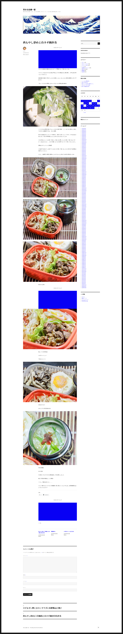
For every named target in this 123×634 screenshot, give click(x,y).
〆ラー (83, 62)
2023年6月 (84, 179)
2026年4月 (84, 134)
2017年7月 (84, 275)
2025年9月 (84, 143)
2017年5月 (84, 278)
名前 (24, 575)
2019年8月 (84, 241)
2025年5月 (84, 149)
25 (87, 107)
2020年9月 (84, 224)
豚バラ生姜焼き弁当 (85, 86)
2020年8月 (84, 225)
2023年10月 (84, 174)
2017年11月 (84, 270)
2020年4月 (84, 231)
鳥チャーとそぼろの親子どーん (87, 83)
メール (25, 581)
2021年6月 (84, 212)
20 (93, 105)
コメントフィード (85, 299)
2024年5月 (84, 165)
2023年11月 (84, 173)
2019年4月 (84, 247)
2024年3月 (84, 167)
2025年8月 (84, 144)
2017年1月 (84, 283)
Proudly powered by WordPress (36, 627)
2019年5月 (84, 245)
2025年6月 (84, 147)
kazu (24, 51)
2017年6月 (84, 276)
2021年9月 (84, 208)
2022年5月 (84, 197)
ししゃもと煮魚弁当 (85, 81)
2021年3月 (84, 216)
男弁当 (24, 54)
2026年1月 (84, 138)
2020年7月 (84, 227)
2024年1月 (84, 170)
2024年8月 (84, 161)
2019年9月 (84, 240)
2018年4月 (84, 263)
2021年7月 (84, 210)
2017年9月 (84, 272)
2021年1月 (84, 219)
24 (84, 107)
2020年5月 (84, 229)
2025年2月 (84, 153)
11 (87, 103)
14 (95, 103)
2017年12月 (84, 268)
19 (90, 105)
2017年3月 (84, 280)
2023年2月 (84, 185)
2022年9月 (84, 192)
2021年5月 (84, 213)
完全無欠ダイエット (85, 67)
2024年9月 (84, 159)
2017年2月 (84, 282)
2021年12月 (84, 204)
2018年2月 (84, 266)
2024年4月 (84, 166)
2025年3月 (84, 151)
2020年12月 (84, 220)
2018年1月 (84, 267)
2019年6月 (84, 244)
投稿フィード (84, 298)
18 (87, 105)
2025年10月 (84, 142)
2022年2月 (84, 201)
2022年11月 (84, 189)
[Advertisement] (58, 59)
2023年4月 (84, 182)
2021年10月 (84, 206)
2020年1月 (84, 235)
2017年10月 (84, 271)
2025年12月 (84, 139)
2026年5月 (84, 132)
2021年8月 (84, 209)
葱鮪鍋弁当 (53, 531)
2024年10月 (84, 158)
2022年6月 (84, 196)
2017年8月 (84, 274)
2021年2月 (84, 217)
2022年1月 (84, 202)
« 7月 (85, 112)
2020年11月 (84, 221)
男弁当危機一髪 (29, 10)
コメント (25, 555)
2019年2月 (84, 250)
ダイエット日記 (85, 65)
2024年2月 (84, 169)
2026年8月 (84, 128)
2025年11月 (84, 140)
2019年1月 (84, 251)
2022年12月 (84, 188)
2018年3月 (84, 264)
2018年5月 (84, 262)
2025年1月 (84, 154)
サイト (24, 587)
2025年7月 (84, 146)
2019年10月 (84, 239)
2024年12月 (84, 155)
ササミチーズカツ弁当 (86, 85)
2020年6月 (84, 228)
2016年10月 (84, 287)
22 (98, 105)
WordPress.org (85, 301)
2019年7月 (84, 243)
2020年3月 (84, 232)
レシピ (83, 66)
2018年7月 (84, 259)
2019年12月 (84, 236)
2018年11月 (84, 254)
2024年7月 (84, 162)
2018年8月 (84, 258)
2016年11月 (84, 286)
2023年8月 (84, 177)
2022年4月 (84, 198)
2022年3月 (84, 200)
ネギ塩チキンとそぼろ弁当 (69, 531)
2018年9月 (84, 256)
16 (82, 105)
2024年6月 (84, 163)
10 (84, 103)
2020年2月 (84, 233)
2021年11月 (84, 205)
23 (82, 107)
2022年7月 (84, 194)
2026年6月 (84, 131)
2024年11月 (84, 157)
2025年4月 (84, 150)
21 (95, 105)
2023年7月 (84, 178)
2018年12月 (84, 252)
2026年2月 (84, 136)
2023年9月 (84, 175)
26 (90, 107)
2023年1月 (84, 186)
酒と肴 (27, 54)
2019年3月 (84, 248)
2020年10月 (84, 223)
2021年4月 (84, 215)
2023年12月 (84, 171)
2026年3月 (84, 135)
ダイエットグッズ (85, 63)
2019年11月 (84, 237)
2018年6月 (84, 260)
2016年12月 (84, 285)
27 (93, 107)
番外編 (83, 70)
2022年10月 (84, 190)
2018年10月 (84, 255)
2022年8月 (84, 193)
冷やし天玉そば (85, 82)
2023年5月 (84, 181)
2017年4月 (84, 279)
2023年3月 (84, 184)
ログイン (83, 296)
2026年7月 (84, 130)
